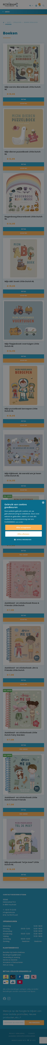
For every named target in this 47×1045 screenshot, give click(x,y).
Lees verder (19, 522)
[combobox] (43, 502)
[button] (23, 539)
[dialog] (23, 522)
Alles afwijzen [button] (23, 534)
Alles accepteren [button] (23, 527)
